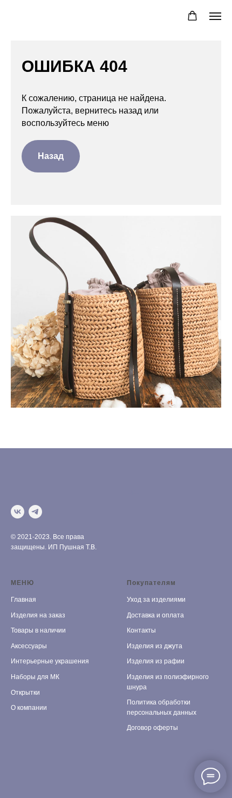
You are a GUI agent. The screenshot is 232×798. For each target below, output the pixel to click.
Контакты (141, 630)
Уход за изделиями (156, 599)
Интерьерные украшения (50, 661)
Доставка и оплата (155, 615)
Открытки (25, 692)
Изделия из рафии (156, 661)
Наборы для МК (35, 677)
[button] (192, 16)
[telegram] (35, 511)
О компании (29, 707)
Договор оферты (152, 728)
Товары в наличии (38, 630)
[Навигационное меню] (215, 16)
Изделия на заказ (38, 615)
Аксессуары (29, 646)
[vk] (17, 511)
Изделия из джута (154, 646)
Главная (23, 599)
